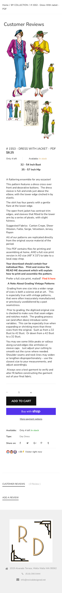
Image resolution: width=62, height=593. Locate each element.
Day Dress (25, 436)
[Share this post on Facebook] (23, 443)
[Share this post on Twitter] (30, 443)
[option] (31, 63)
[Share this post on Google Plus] (37, 443)
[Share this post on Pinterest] (44, 443)
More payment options (31, 419)
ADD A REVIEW (10, 497)
